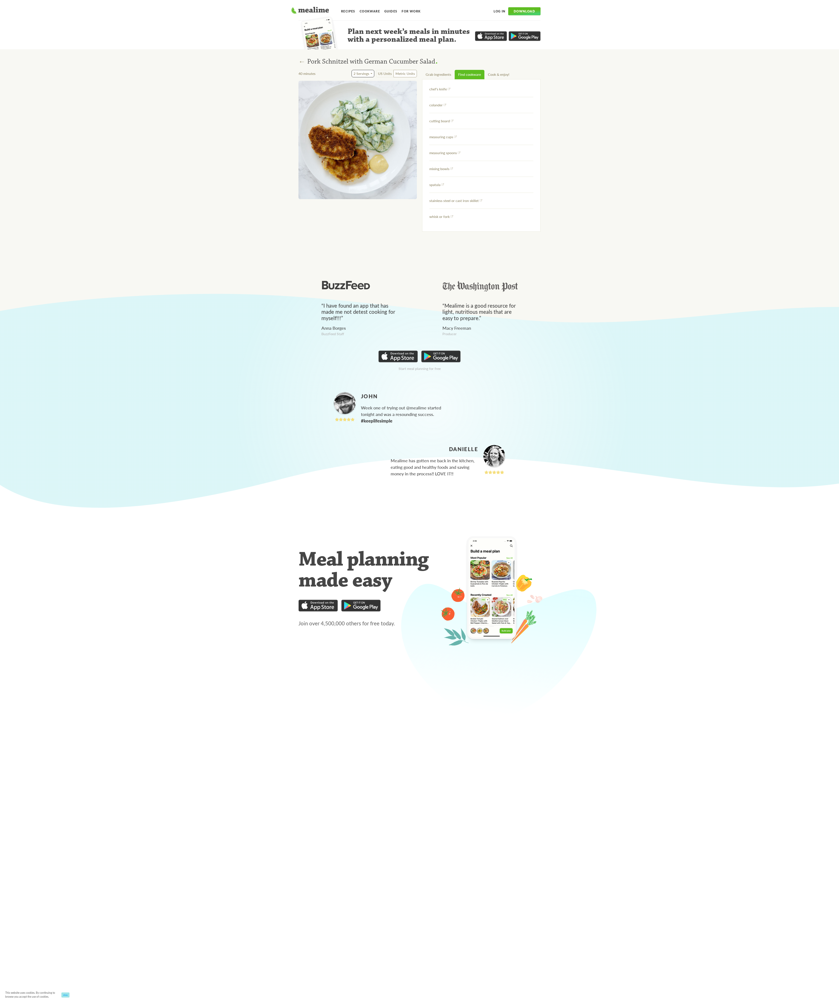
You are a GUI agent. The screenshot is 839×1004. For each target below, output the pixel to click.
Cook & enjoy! (498, 74)
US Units (385, 73)
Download (524, 11)
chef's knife (438, 88)
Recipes (348, 11)
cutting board (439, 120)
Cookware (370, 11)
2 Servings (361, 73)
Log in (499, 11)
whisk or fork (439, 216)
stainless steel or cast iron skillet (454, 200)
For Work (411, 11)
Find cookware (469, 74)
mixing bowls (439, 168)
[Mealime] (310, 11)
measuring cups (441, 136)
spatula (434, 184)
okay (65, 994)
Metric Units (405, 73)
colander (436, 104)
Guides (390, 11)
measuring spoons (443, 152)
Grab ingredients (438, 74)
